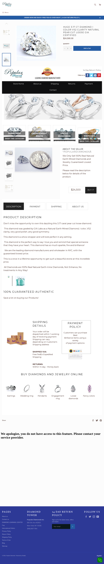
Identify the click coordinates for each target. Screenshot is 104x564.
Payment (89, 84)
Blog (3, 543)
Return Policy (6, 534)
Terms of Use (6, 540)
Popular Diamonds (10, 555)
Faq (3, 525)
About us (37, 84)
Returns (71, 84)
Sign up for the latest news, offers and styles (63, 520)
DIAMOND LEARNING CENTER (12, 522)
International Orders (8, 528)
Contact (53, 90)
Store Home (18, 84)
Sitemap (4, 546)
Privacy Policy (6, 531)
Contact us (5, 519)
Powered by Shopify (21, 555)
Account (99, 12)
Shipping (55, 84)
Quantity (66, 44)
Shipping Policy (7, 537)
